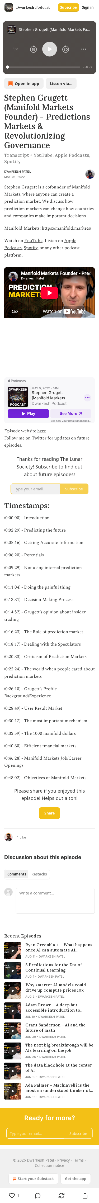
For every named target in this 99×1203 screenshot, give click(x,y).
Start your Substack (36, 1178)
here (41, 431)
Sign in (88, 7)
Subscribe (68, 7)
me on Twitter (32, 438)
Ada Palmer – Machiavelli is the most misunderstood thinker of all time (57, 1088)
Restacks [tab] (39, 874)
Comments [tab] (16, 874)
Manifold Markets (22, 228)
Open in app (27, 83)
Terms (78, 1160)
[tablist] (27, 874)
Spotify (30, 247)
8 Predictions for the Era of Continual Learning (53, 967)
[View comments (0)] (38, 1195)
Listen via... (61, 83)
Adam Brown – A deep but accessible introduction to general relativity (52, 1007)
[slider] (43, 67)
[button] (15, 49)
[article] (49, 950)
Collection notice (49, 1165)
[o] (12, 950)
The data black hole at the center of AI (58, 1068)
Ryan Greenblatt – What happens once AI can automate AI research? (58, 947)
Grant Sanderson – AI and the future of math (55, 1027)
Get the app (75, 1178)
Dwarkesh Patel (17, 171)
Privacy (63, 1160)
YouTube (33, 240)
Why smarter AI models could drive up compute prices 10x (55, 987)
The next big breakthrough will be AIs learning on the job (59, 1048)
